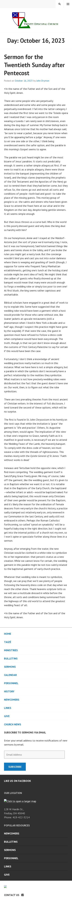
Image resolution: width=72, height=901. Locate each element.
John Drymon (42, 80)
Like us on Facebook (17, 780)
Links (7, 708)
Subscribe (14, 766)
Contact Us (11, 895)
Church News (12, 724)
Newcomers (11, 699)
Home (7, 633)
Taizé (7, 642)
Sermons (10, 666)
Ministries (11, 650)
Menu (67, 4)
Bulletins (11, 658)
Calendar (10, 675)
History (9, 691)
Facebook (22, 895)
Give (7, 716)
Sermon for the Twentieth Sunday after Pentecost (34, 65)
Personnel (11, 683)
